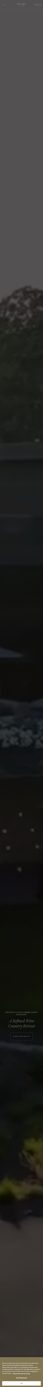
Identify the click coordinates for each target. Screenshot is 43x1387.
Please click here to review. (21, 1373)
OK (21, 1383)
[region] (21, 1372)
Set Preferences (21, 1378)
